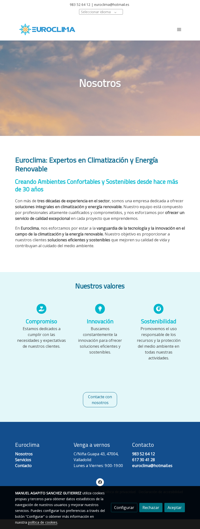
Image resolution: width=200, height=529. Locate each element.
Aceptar (175, 507)
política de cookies (42, 522)
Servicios (23, 459)
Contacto (23, 465)
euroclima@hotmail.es (111, 4)
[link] (47, 29)
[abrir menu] (179, 29)
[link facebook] (100, 482)
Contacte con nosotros (100, 399)
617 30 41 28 (143, 459)
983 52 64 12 (80, 4)
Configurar (124, 507)
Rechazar (150, 507)
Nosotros (24, 454)
